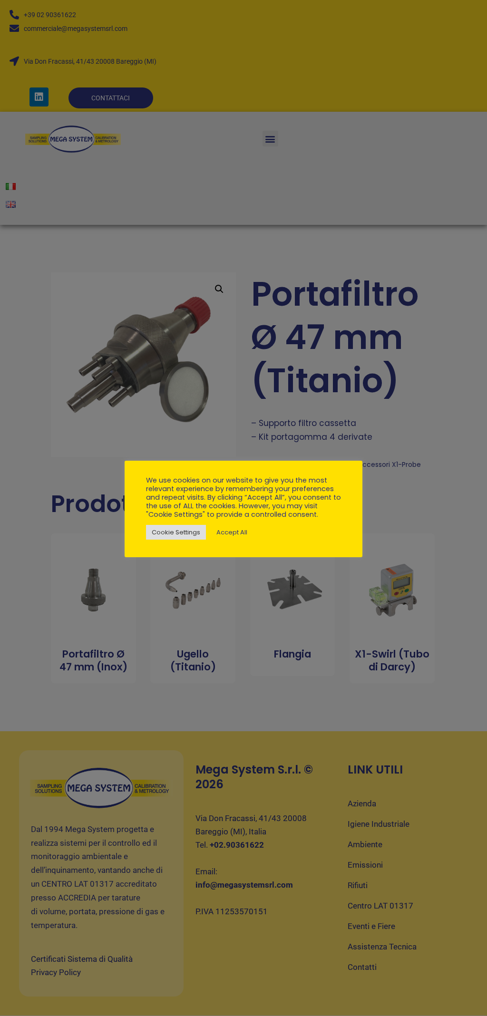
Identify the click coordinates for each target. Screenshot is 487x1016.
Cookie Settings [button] (176, 532)
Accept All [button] (231, 532)
